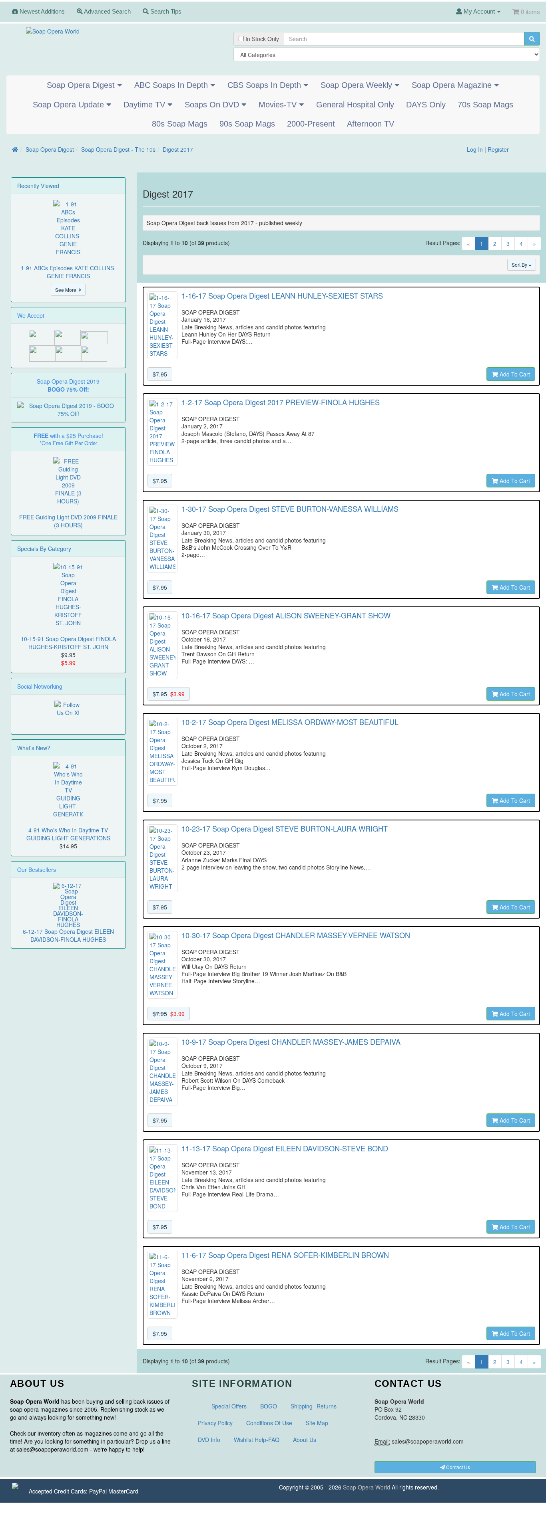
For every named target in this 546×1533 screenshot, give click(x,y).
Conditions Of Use (269, 1423)
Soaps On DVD (213, 104)
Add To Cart (514, 374)
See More (67, 289)
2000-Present (311, 123)
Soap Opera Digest (82, 85)
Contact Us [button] (457, 1467)
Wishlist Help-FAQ (256, 1440)
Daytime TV (145, 104)
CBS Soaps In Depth (265, 85)
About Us (304, 1440)
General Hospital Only (355, 104)
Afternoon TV (370, 123)
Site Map (317, 1423)
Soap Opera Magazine (453, 85)
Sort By (520, 264)
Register (498, 149)
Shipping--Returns (314, 1406)
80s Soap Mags (179, 123)
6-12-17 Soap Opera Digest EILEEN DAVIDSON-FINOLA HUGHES (68, 935)
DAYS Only (426, 104)
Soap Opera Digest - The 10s (118, 149)
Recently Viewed (38, 186)
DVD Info (209, 1440)
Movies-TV (279, 104)
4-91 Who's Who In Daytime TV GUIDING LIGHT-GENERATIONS (68, 834)
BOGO (268, 1406)
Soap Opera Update (69, 104)
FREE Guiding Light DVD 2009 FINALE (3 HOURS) (68, 521)
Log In (475, 149)
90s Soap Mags (247, 123)
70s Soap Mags (485, 104)
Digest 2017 (178, 149)
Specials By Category (44, 549)
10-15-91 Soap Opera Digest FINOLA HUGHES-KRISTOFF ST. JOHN (68, 643)
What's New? (33, 748)
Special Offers (229, 1406)
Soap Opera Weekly (358, 85)
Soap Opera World (366, 1487)
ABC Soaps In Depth (172, 85)
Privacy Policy (215, 1423)
